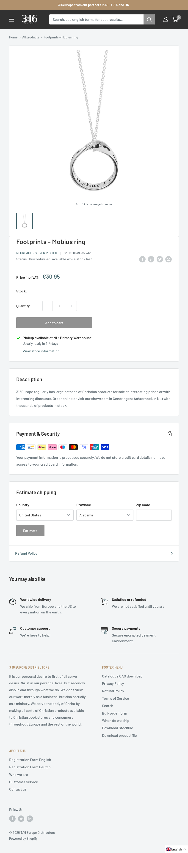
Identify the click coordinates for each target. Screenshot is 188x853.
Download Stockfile (117, 728)
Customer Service (23, 782)
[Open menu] (11, 20)
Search (107, 705)
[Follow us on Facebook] (12, 818)
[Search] (149, 19)
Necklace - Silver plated (36, 253)
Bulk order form (114, 713)
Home (13, 37)
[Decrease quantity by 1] (47, 306)
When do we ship (115, 720)
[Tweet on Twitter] (160, 258)
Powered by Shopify (23, 838)
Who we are (18, 774)
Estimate (30, 530)
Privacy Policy (113, 683)
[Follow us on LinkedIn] (30, 818)
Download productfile (119, 735)
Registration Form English (30, 759)
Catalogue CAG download (122, 676)
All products (30, 37)
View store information (41, 351)
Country (22, 504)
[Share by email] (168, 258)
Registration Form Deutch (30, 767)
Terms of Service (115, 698)
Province (83, 504)
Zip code (143, 504)
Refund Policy (26, 553)
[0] (175, 19)
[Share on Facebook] (142, 258)
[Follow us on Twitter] (21, 818)
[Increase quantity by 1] (72, 306)
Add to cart (54, 323)
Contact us (18, 789)
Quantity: (23, 306)
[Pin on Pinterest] (151, 258)
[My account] (165, 19)
